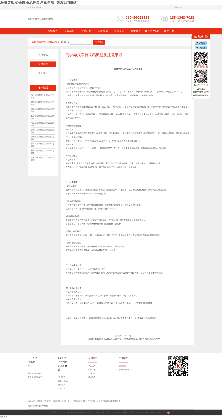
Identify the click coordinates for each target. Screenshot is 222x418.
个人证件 (92, 366)
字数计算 (61, 388)
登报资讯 (43, 55)
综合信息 (92, 377)
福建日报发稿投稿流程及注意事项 (105, 338)
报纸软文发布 (124, 370)
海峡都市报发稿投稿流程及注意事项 (142, 338)
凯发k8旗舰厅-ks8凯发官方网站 (40, 19)
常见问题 (43, 73)
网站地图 (3, 417)
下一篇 (127, 336)
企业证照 (92, 370)
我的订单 (177, 7)
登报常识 (43, 64)
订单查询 (61, 385)
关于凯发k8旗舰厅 (35, 373)
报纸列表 (122, 366)
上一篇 (118, 336)
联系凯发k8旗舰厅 (35, 377)
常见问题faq (63, 381)
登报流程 (61, 377)
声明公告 (92, 373)
